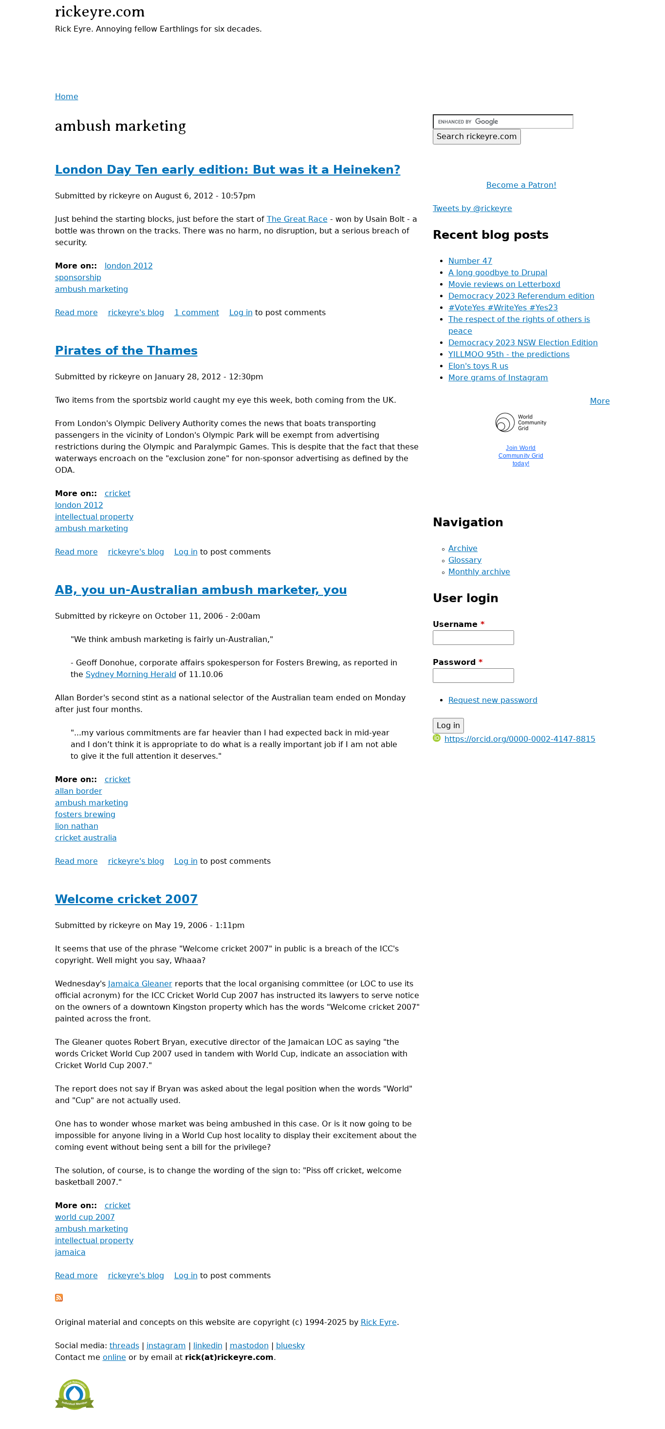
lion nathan (76, 826)
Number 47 (470, 261)
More (600, 401)
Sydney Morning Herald (131, 674)
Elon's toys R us (478, 366)
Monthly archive (479, 571)
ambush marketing (91, 289)
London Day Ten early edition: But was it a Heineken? (228, 170)
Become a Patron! (521, 185)
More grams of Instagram (498, 377)
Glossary (464, 560)
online (114, 1357)
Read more (76, 312)
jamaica (70, 1252)
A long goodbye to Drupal (497, 272)
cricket (117, 493)
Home (66, 96)
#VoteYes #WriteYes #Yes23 (503, 307)
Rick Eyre (379, 1322)
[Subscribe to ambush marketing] (59, 1299)
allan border (78, 791)
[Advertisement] (169, 49)
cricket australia (86, 837)
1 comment (196, 312)
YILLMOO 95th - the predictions (509, 354)
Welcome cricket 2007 (126, 899)
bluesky (290, 1345)
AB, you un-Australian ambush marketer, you (201, 590)
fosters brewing (85, 814)
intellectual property (94, 516)
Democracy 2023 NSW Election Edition (523, 342)
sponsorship (78, 277)
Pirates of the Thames (126, 350)
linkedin (207, 1345)
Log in (241, 312)
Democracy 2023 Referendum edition (521, 296)
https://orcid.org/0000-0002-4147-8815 (519, 739)
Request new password (492, 700)
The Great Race (297, 219)
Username (458, 624)
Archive (463, 548)
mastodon (249, 1345)
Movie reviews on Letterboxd (504, 284)
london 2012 (129, 265)
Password (457, 662)
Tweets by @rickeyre (472, 208)
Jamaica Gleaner (140, 983)
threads (124, 1345)
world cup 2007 (85, 1217)
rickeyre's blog (136, 312)
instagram (166, 1345)
